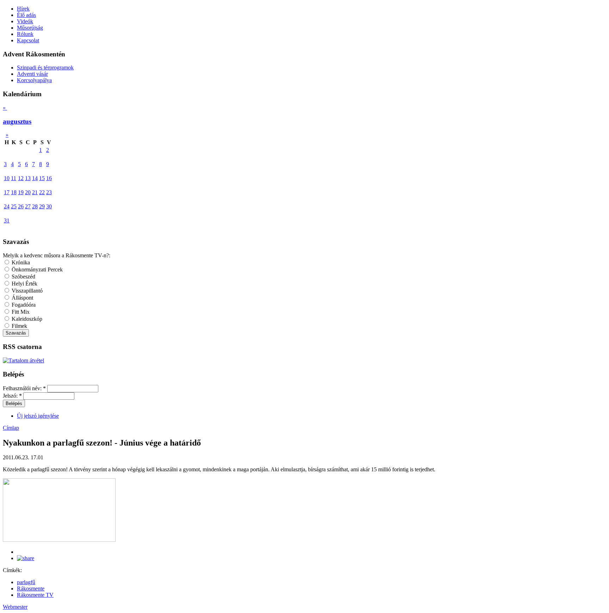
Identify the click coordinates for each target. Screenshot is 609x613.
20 (28, 192)
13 (28, 178)
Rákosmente (30, 588)
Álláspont (21, 298)
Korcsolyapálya (34, 80)
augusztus (17, 121)
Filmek (18, 326)
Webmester (15, 607)
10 (7, 178)
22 (42, 192)
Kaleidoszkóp (26, 319)
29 (42, 206)
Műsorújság (30, 28)
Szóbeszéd (22, 277)
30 (49, 206)
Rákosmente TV (35, 595)
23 (49, 192)
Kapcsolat (28, 40)
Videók (25, 21)
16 (49, 178)
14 (35, 178)
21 (35, 192)
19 (21, 192)
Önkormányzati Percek (36, 269)
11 (13, 178)
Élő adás (26, 15)
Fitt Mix (20, 312)
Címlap (11, 428)
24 (7, 206)
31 (7, 220)
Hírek (23, 9)
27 (28, 206)
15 (42, 178)
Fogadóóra (23, 305)
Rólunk (25, 34)
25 (14, 206)
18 (14, 192)
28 (35, 206)
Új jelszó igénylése (38, 416)
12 (21, 178)
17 (7, 192)
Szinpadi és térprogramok (45, 68)
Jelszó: (12, 396)
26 (21, 206)
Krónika (20, 262)
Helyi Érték (23, 284)
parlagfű (26, 582)
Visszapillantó (26, 291)
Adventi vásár (32, 74)
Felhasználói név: (24, 388)
